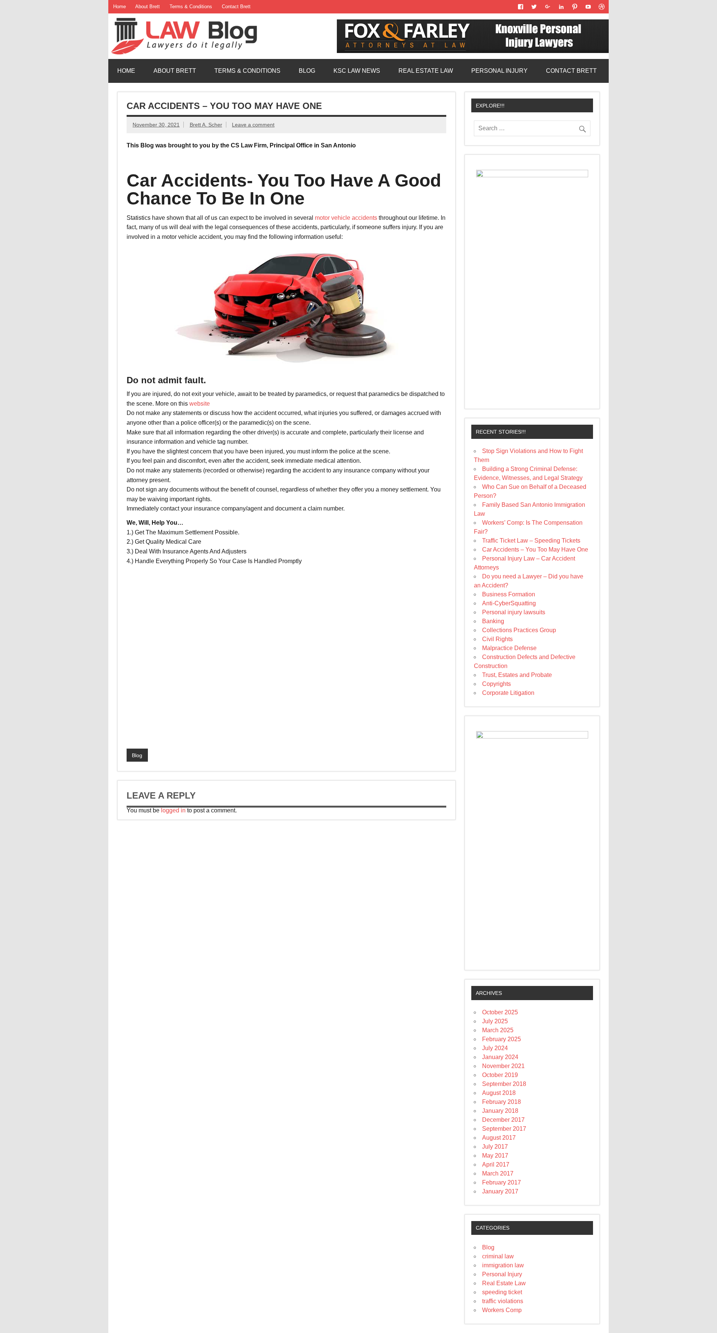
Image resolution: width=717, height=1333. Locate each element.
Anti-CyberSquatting (509, 603)
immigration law (503, 1265)
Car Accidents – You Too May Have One (535, 549)
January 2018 (500, 1111)
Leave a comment (253, 125)
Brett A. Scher (206, 125)
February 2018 (501, 1102)
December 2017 (503, 1120)
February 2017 (501, 1182)
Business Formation (508, 594)
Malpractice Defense (509, 648)
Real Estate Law (425, 71)
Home (119, 6)
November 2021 (503, 1066)
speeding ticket (502, 1292)
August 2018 (499, 1093)
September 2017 (504, 1129)
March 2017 (497, 1173)
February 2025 (501, 1039)
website (199, 403)
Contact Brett (236, 6)
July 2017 (495, 1146)
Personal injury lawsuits (513, 612)
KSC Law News (356, 71)
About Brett (147, 6)
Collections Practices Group (519, 630)
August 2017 (499, 1137)
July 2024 (495, 1048)
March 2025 (497, 1030)
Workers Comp (502, 1310)
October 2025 (500, 1012)
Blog (307, 71)
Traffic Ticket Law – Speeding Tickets (531, 540)
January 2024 (500, 1057)
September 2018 (504, 1084)
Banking (493, 621)
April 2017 (495, 1164)
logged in (173, 810)
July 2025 (495, 1021)
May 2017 (495, 1155)
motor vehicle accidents (347, 218)
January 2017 (500, 1191)
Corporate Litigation (508, 693)
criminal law (498, 1256)
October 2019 (500, 1075)
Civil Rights (497, 639)
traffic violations (502, 1301)
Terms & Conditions (191, 6)
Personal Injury (499, 71)
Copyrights (496, 684)
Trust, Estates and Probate (517, 675)
